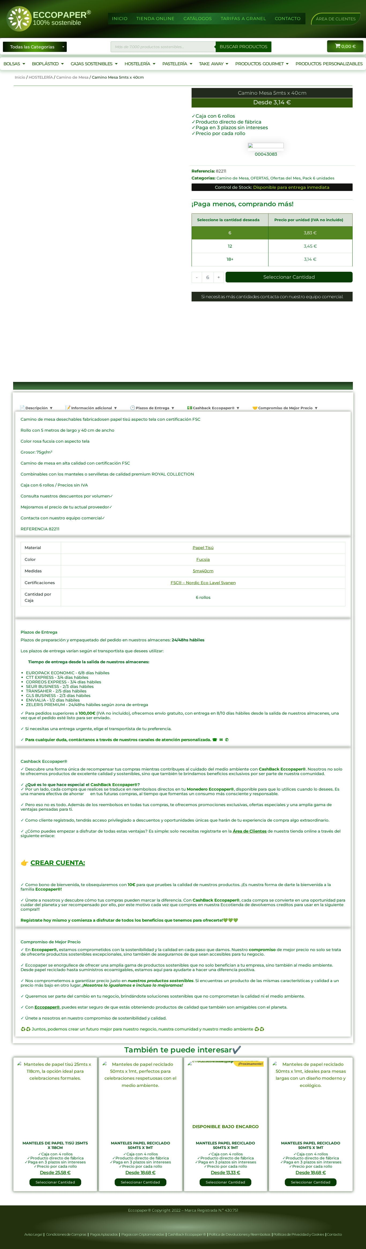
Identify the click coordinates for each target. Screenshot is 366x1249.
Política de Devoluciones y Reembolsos (240, 1234)
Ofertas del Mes (285, 178)
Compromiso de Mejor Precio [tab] (285, 408)
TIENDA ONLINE (155, 18)
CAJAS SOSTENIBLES (91, 63)
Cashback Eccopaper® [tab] (213, 408)
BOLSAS (11, 63)
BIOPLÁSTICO (45, 63)
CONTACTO (288, 18)
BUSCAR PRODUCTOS (243, 46)
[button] (336, 19)
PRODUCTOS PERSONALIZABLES (329, 63)
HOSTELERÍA (137, 63)
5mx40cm (203, 570)
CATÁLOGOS (198, 18)
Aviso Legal (33, 1234)
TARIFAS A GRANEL (243, 18)
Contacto (334, 1234)
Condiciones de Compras (66, 1234)
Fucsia (203, 559)
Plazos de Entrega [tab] (152, 408)
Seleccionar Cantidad (289, 277)
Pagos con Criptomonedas (143, 1234)
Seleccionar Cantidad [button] (55, 1182)
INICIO (120, 18)
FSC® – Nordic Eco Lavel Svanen (203, 582)
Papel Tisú (203, 547)
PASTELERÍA (174, 63)
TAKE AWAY (211, 63)
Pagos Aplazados (103, 1234)
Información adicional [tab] (91, 408)
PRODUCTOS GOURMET (259, 63)
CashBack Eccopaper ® (187, 1234)
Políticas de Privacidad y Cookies (299, 1234)
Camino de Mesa (72, 77)
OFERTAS (259, 178)
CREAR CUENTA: (58, 863)
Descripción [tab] (36, 408)
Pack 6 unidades (318, 178)
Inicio (20, 77)
